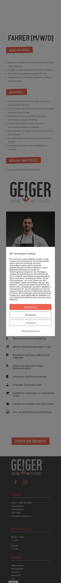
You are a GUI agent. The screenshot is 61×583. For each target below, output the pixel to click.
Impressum (35, 331)
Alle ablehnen (30, 315)
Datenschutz (26, 331)
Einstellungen (30, 322)
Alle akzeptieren (30, 307)
